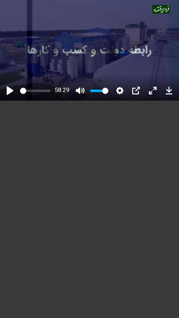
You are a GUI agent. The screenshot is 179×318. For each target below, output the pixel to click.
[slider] (35, 90)
